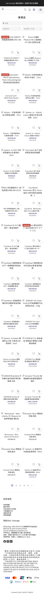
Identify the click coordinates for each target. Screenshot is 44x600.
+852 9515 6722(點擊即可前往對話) (24, 526)
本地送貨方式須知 (9, 509)
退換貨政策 (7, 513)
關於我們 (6, 507)
